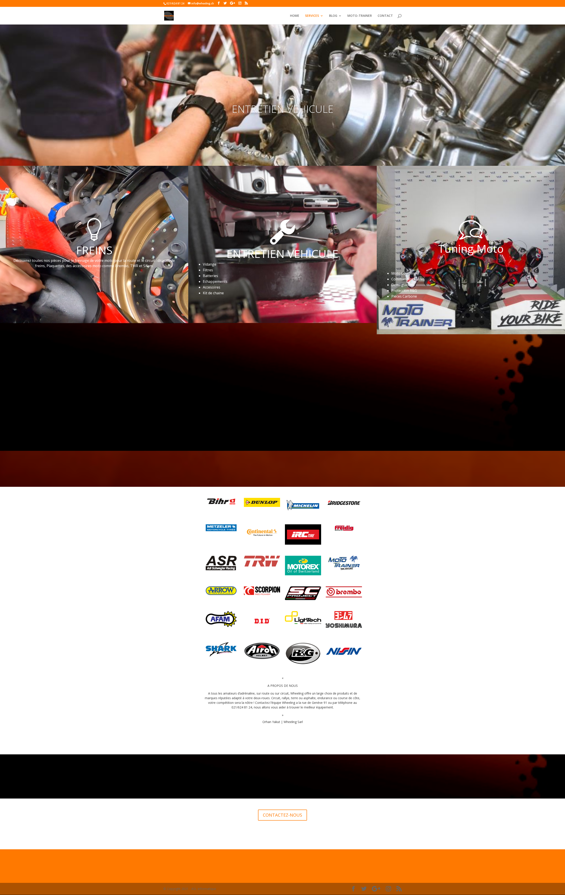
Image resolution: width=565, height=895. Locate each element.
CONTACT (385, 16)
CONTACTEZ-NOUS (282, 815)
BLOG (333, 16)
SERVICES (312, 16)
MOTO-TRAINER (359, 16)
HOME (294, 16)
